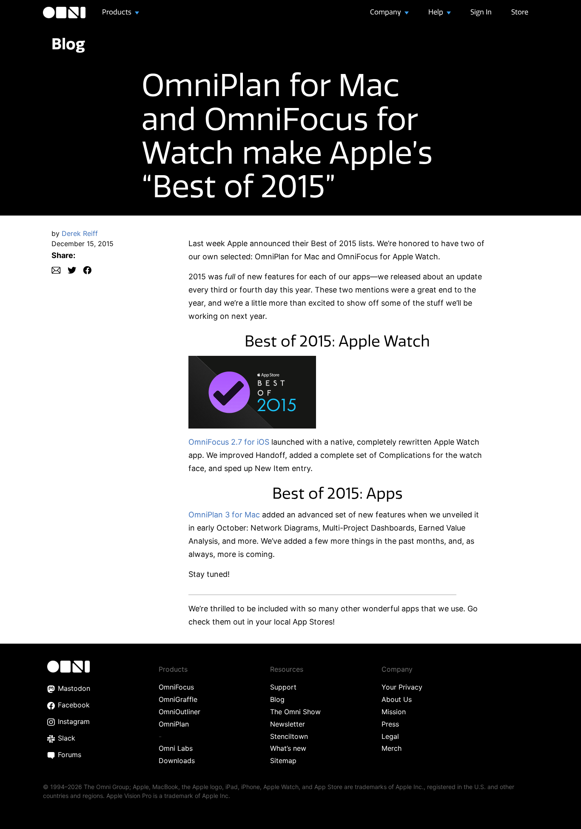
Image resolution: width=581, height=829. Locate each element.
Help (436, 12)
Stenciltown (289, 736)
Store (519, 12)
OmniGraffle (178, 699)
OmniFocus (176, 687)
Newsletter (287, 724)
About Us (397, 699)
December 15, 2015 (82, 243)
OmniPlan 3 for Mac (224, 514)
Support (283, 687)
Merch (392, 748)
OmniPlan (174, 724)
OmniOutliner (179, 711)
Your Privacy (402, 687)
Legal (390, 736)
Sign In (481, 12)
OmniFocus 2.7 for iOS (228, 441)
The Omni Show (295, 711)
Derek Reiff (80, 233)
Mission (394, 711)
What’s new (288, 748)
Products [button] (117, 12)
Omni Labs (176, 748)
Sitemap (283, 760)
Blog (68, 43)
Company (386, 12)
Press (390, 724)
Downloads (177, 760)
